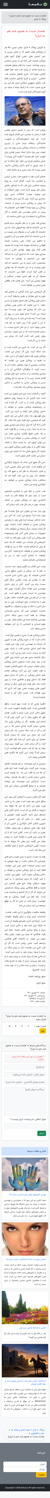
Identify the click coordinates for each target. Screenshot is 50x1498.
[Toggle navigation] (5, 4)
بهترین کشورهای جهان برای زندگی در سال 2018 (27, 1194)
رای (42, 1031)
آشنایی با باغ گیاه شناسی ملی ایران (32, 1327)
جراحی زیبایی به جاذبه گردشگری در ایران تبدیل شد (26, 1259)
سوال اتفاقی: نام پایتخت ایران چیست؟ (28, 1119)
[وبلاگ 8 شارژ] (38, 4)
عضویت (41, 1474)
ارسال (41, 1133)
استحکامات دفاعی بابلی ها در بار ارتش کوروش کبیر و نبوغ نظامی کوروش (25, 1382)
